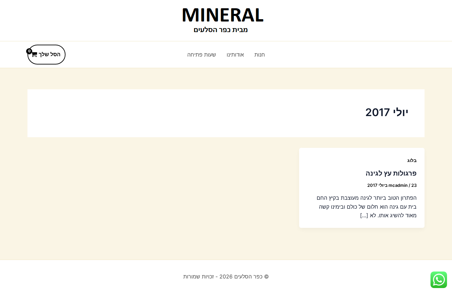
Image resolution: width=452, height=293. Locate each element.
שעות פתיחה (201, 54)
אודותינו (235, 54)
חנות (259, 54)
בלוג (412, 160)
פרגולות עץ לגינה (391, 173)
